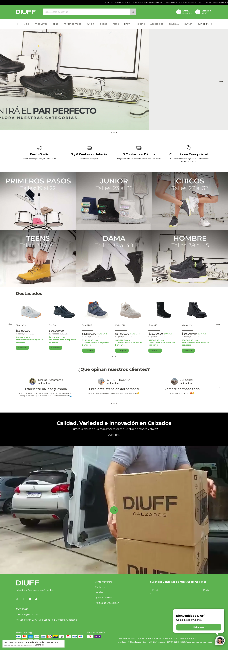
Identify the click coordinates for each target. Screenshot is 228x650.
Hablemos (198, 627)
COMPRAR (114, 434)
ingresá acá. (167, 638)
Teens (116, 24)
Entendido (39, 645)
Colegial (174, 24)
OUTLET (188, 24)
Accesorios (156, 24)
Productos (41, 24)
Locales (99, 592)
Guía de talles (205, 24)
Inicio (26, 24)
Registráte (187, 13)
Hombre (140, 24)
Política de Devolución (107, 603)
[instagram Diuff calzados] (17, 599)
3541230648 (22, 609)
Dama (127, 24)
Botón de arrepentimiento (185, 638)
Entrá (185, 11)
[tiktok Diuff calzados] (36, 599)
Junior (90, 24)
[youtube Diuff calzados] (30, 599)
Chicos (103, 24)
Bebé (55, 24)
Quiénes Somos (103, 597)
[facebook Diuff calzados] (23, 599)
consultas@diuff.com (27, 614)
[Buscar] (133, 12)
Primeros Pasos (72, 24)
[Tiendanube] (130, 642)
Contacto (100, 587)
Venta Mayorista (103, 581)
